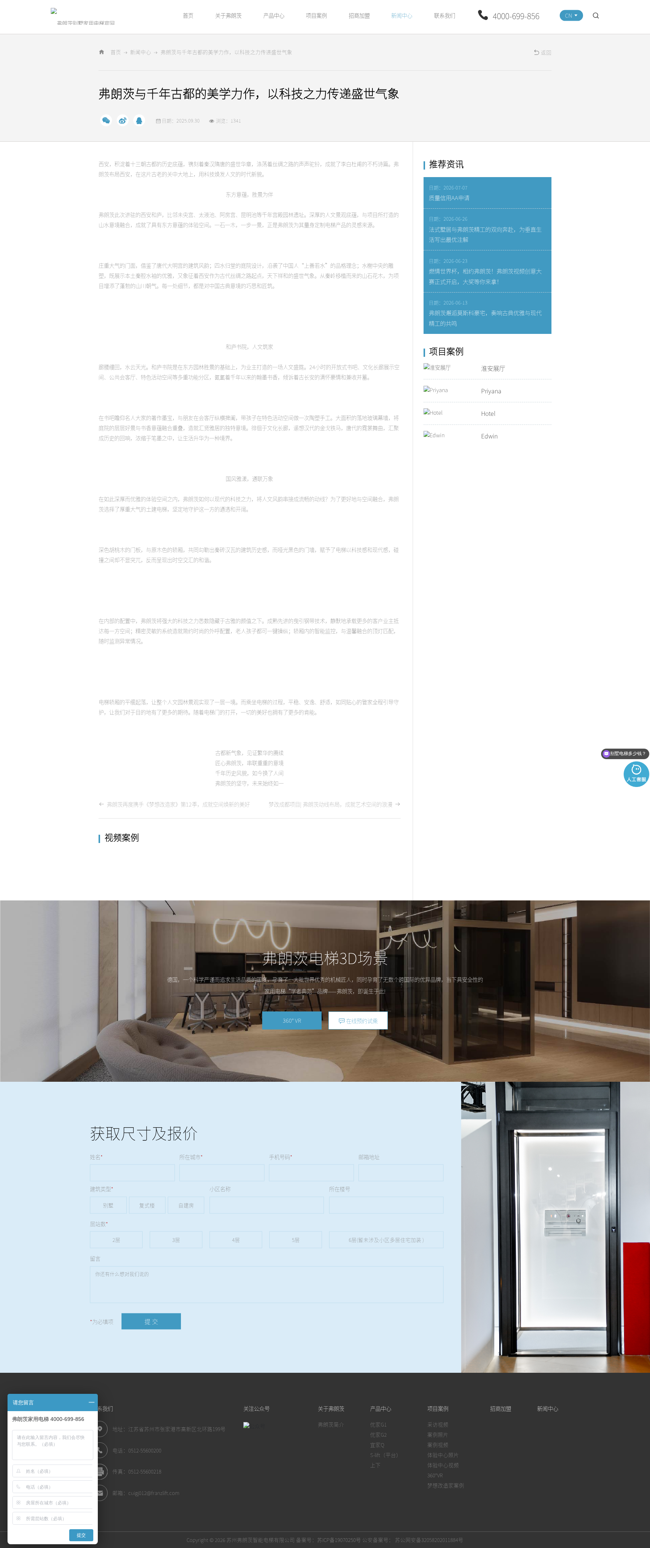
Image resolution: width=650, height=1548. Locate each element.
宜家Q (377, 1444)
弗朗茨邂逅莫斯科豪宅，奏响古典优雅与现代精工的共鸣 (485, 317)
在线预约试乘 (361, 1021)
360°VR (435, 1475)
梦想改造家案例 (445, 1485)
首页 (188, 15)
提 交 (151, 1320)
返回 (545, 52)
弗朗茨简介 (331, 1424)
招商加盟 (359, 15)
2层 (116, 1239)
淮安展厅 (493, 368)
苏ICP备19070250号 (339, 1539)
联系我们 (444, 15)
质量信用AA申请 (449, 197)
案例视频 (437, 1444)
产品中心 (273, 15)
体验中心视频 (443, 1465)
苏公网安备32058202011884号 (428, 1539)
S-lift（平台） (385, 1455)
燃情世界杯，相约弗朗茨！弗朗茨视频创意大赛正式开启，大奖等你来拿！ (485, 276)
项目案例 (316, 15)
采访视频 (437, 1424)
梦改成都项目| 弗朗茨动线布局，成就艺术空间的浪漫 (332, 804)
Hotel (488, 413)
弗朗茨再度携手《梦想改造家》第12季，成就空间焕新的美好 (177, 804)
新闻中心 (401, 15)
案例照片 (437, 1434)
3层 (176, 1239)
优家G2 (378, 1434)
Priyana (491, 390)
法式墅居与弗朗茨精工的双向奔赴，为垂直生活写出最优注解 (485, 234)
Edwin (489, 435)
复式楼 (147, 1204)
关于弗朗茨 (228, 15)
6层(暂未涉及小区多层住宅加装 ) (386, 1239)
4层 (236, 1239)
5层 (296, 1239)
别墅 (108, 1204)
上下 (375, 1465)
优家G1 (378, 1424)
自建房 (186, 1204)
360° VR (292, 1020)
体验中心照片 (443, 1455)
